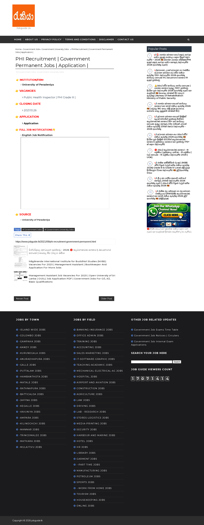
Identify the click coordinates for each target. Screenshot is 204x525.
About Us (31, 39)
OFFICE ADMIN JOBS (90, 335)
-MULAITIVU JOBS (30, 447)
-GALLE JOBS (27, 365)
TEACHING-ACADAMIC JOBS (94, 365)
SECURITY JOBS (87, 429)
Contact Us (126, 39)
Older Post (106, 298)
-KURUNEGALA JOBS (32, 353)
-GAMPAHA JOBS (30, 341)
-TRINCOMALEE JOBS (33, 435)
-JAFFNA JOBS (28, 400)
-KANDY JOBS (28, 347)
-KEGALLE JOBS (29, 406)
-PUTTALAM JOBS (30, 371)
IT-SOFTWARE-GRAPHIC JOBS (96, 359)
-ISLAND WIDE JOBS (32, 329)
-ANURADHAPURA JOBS (34, 359)
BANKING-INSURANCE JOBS (95, 329)
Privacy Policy (51, 39)
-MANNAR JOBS (29, 429)
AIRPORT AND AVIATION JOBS (96, 382)
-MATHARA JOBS (29, 441)
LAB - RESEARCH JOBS (91, 411)
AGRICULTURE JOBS (89, 394)
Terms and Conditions (80, 39)
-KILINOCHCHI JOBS (32, 423)
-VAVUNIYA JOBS (29, 411)
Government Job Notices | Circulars (156, 335)
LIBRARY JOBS (86, 453)
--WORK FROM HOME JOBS (94, 488)
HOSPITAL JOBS (87, 376)
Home (18, 39)
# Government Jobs (32, 229)
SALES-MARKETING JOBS (93, 353)
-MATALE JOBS (28, 382)
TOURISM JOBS (86, 494)
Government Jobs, (27, 72)
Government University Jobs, (50, 72)
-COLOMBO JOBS (30, 335)
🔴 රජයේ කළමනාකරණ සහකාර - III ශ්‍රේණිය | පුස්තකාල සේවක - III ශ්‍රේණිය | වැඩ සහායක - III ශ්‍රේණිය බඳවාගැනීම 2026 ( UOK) (169, 153)
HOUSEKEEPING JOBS (91, 500)
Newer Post (22, 298)
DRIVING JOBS (86, 406)
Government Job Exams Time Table (156, 329)
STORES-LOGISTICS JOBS (93, 417)
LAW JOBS (83, 400)
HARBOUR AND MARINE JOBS (96, 435)
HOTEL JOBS (85, 441)
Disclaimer (106, 39)
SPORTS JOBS (86, 482)
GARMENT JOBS (87, 459)
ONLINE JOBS (86, 505)
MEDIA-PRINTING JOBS (92, 423)
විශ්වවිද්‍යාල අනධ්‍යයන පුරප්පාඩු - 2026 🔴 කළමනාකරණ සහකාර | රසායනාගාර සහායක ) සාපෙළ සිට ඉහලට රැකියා (70, 251)
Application (31, 123)
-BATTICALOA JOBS (31, 394)
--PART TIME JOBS (88, 464)
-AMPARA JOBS (29, 417)
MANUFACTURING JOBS (92, 470)
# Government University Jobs (59, 229)
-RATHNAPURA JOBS (32, 388)
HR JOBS (82, 447)
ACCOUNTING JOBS (89, 347)
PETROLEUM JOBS (89, 476)
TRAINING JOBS (87, 341)
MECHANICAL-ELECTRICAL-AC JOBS (100, 371)
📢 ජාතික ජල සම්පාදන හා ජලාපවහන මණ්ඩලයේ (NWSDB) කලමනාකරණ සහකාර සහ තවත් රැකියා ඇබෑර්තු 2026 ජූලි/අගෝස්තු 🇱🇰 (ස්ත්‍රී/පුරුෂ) (168, 195)
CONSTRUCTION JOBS (91, 388)
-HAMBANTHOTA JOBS (33, 376)
